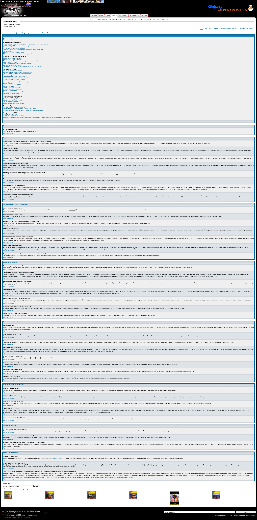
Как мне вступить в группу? (10, 101)
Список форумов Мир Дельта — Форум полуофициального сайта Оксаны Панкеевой (28, 33)
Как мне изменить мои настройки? (12, 58)
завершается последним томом (22, 1)
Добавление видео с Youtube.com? (13, 89)
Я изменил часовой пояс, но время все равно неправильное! (20, 61)
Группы (114, 19)
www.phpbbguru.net (46, 513)
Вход (166, 19)
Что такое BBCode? (8, 83)
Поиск (99, 19)
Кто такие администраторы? (11, 97)
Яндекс (253, 515)
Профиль (137, 19)
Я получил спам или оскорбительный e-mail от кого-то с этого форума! (23, 110)
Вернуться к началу (8, 133)
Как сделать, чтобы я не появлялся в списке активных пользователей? (23, 49)
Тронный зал (121, 19)
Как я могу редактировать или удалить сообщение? (17, 72)
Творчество (123, 15)
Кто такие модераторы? (10, 99)
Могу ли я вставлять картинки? (11, 87)
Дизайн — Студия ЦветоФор (13, 514)
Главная (94, 15)
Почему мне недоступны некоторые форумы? (16, 78)
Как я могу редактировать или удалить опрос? (16, 76)
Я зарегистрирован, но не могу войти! (13, 52)
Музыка (144, 15)
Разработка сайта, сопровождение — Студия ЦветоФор (21, 515)
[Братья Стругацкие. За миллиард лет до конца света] (133, 498)
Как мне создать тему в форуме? (12, 71)
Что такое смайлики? (9, 86)
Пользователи (106, 19)
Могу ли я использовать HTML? (12, 85)
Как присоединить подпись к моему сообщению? (17, 73)
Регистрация (129, 19)
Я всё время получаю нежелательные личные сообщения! (19, 108)
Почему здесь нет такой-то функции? (13, 115)
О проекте (8, 510)
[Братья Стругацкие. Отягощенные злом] (49, 498)
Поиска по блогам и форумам (230, 515)
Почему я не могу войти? (10, 45)
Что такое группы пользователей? (13, 100)
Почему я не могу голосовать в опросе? (14, 79)
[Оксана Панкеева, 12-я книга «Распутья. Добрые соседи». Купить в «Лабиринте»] (75, 3)
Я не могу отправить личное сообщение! (14, 107)
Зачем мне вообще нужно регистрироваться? (16, 47)
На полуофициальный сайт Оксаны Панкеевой (232, 28)
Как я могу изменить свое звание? (12, 65)
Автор (108, 15)
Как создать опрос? (8, 75)
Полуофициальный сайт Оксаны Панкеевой (18, 517)
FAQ (96, 19)
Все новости (249, 28)
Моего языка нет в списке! (10, 62)
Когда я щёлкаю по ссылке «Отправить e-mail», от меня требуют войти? (23, 66)
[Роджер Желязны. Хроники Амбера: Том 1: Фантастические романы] (174, 504)
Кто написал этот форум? (10, 114)
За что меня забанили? (9, 40)
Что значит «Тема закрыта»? (11, 93)
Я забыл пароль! (7, 51)
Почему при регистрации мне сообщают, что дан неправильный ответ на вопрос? (26, 44)
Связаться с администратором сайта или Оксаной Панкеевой (22, 511)
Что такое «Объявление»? (10, 90)
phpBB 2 (16, 513)
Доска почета (134, 15)
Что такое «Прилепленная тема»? (13, 92)
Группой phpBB (57, 458)
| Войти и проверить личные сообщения (152, 19)
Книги (101, 15)
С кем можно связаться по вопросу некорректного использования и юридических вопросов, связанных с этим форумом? (37, 117)
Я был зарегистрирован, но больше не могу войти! (17, 54)
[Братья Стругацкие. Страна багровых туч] (216, 498)
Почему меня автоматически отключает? (14, 48)
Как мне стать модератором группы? (13, 103)
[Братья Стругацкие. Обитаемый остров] (8, 498)
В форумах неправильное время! (12, 59)
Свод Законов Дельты (16, 131)
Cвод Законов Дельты (211, 28)
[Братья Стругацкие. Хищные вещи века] (91, 498)
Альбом (91, 19)
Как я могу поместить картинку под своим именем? (17, 63)
